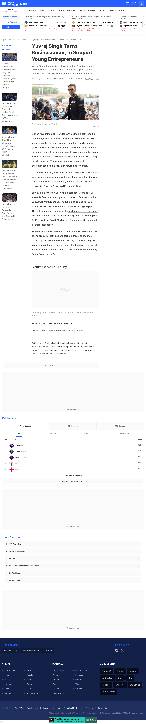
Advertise (6, 708)
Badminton (107, 678)
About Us (19, 708)
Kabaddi (106, 685)
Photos (51, 10)
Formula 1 (106, 671)
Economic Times (73, 186)
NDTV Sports (66, 346)
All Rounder (124, 433)
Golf (120, 678)
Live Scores (10, 670)
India (17, 463)
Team (19, 433)
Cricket (48, 343)
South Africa (20, 451)
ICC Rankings (14, 573)
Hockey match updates (78, 343)
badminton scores (40, 346)
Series (29, 670)
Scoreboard (30, 10)
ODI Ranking (73, 426)
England (18, 469)
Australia (19, 446)
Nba (130, 678)
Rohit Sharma (14, 580)
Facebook (87, 346)
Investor (56, 708)
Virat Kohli (13, 558)
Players (30, 689)
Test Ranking (25, 426)
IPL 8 (10, 10)
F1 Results (53, 346)
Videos (60, 10)
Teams (8, 689)
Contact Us (102, 708)
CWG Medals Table (17, 551)
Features (31, 684)
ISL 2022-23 (58, 670)
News (41, 10)
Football (56, 343)
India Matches (11, 22)
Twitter (47, 350)
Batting (53, 433)
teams (81, 10)
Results (112, 10)
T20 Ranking (120, 426)
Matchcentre (59, 693)
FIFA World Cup (15, 544)
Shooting (120, 685)
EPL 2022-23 (81, 670)
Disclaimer (44, 708)
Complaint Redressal (73, 708)
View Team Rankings (73, 475)
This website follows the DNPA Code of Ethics (68, 713)
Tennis (120, 671)
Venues (102, 10)
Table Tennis (108, 691)
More (121, 10)
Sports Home (7, 40)
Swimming (135, 685)
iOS (67, 354)
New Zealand (21, 457)
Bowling (87, 433)
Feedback (31, 708)
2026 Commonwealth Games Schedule (25, 566)
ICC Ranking (32, 693)
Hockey (132, 671)
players (91, 10)
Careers (89, 708)
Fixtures (71, 10)
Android (59, 354)
